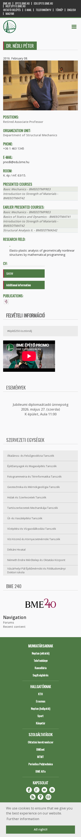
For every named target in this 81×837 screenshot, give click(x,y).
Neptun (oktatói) (40, 653)
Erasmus (40, 701)
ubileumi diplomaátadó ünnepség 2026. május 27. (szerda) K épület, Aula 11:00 (41, 409)
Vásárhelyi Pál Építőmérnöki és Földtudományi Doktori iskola (36, 570)
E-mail (28, 10)
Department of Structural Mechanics (30, 135)
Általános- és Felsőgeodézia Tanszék (30, 456)
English (71, 10)
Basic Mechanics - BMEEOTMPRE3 (26, 189)
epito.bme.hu (22, 3)
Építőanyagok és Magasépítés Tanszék (32, 466)
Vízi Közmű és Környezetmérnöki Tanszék (33, 539)
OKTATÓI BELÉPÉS (12, 10)
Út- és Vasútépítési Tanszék (24, 518)
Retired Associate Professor (23, 122)
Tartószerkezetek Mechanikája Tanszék (32, 508)
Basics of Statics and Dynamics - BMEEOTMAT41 (37, 217)
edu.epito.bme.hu (43, 3)
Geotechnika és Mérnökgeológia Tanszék (33, 487)
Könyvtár (40, 723)
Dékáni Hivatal (16, 549)
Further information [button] (23, 819)
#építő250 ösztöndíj (19, 331)
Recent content (14, 627)
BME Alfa (40, 771)
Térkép (59, 10)
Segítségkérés (40, 675)
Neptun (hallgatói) (40, 708)
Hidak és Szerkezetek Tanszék (26, 497)
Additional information (18, 285)
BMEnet (40, 749)
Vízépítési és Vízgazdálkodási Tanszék (31, 529)
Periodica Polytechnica (40, 764)
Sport (40, 715)
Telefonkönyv (43, 10)
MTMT (40, 756)
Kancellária (41, 668)
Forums (8, 622)
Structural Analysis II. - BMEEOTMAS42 (30, 230)
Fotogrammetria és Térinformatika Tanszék (34, 476)
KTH (40, 694)
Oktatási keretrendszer (40, 742)
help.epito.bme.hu (16, 6)
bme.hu (7, 3)
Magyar (10, 13)
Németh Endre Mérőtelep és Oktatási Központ (36, 560)
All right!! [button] (40, 829)
